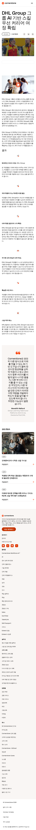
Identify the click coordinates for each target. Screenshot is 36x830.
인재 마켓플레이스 (7, 575)
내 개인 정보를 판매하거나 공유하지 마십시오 (16, 827)
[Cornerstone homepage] (18, 516)
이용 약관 (5, 817)
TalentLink (5, 620)
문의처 (4, 538)
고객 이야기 (6, 34)
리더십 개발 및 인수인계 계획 (10, 676)
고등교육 (4, 710)
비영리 (4, 718)
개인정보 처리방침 (8, 812)
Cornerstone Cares (8, 756)
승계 (3, 583)
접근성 (4, 778)
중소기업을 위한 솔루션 (9, 643)
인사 (3, 590)
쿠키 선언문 (6, 822)
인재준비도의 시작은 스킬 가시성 (13, 432)
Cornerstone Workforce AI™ (11, 553)
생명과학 (4, 703)
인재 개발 (4, 572)
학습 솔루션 (5, 594)
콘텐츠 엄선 (5, 665)
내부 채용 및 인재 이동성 (9, 679)
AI (2, 557)
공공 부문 (4, 692)
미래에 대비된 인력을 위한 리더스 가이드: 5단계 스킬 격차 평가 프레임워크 (17, 489)
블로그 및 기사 (6, 792)
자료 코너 (4, 785)
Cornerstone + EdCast (9, 748)
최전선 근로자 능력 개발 (9, 672)
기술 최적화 (5, 568)
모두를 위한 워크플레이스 (9, 683)
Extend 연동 (6, 631)
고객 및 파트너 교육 (7, 661)
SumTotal (5, 616)
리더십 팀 (4, 730)
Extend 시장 (6, 634)
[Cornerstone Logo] (9, 3)
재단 (3, 752)
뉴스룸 (4, 759)
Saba (3, 612)
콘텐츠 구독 (5, 609)
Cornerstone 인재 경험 (9, 734)
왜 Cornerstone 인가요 (9, 726)
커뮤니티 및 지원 (7, 542)
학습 (3, 597)
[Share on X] (32, 34)
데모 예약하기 (8, 529)
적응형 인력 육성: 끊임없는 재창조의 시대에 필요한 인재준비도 (18, 471)
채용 (3, 579)
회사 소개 (4, 745)
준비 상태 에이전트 (7, 561)
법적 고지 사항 (7, 807)
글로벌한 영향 (6, 770)
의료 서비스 (5, 699)
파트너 (4, 767)
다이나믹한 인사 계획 (8, 668)
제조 (3, 706)
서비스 (4, 627)
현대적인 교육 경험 (7, 654)
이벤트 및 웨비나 (7, 789)
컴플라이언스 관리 (7, 657)
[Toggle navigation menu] (31, 3)
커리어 (4, 763)
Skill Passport (6, 623)
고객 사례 (4, 741)
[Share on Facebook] (24, 34)
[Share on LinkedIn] (28, 34)
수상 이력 (4, 774)
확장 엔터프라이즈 (7, 601)
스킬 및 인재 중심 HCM (9, 647)
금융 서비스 (5, 695)
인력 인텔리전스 (6, 564)
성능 (3, 586)
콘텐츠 (4, 605)
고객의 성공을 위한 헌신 (9, 737)
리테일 (4, 714)
